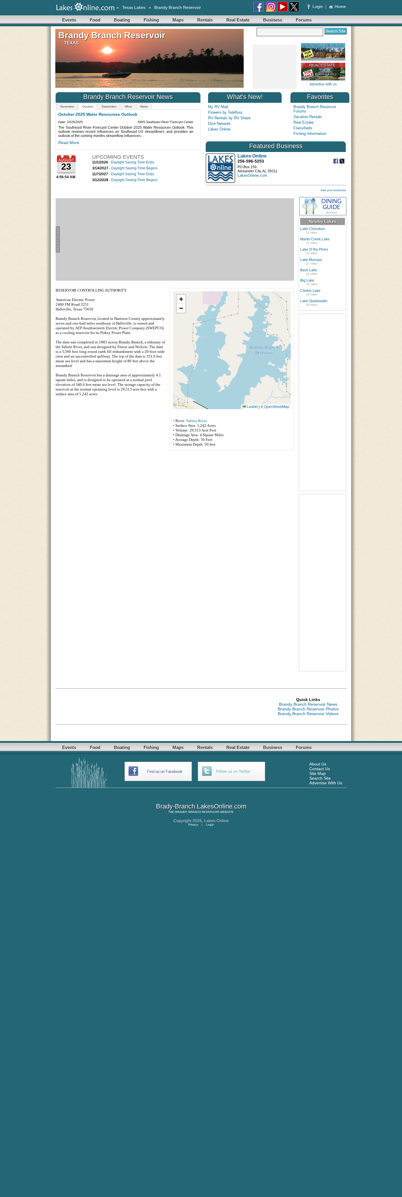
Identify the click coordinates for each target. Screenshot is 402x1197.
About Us (317, 764)
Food (95, 19)
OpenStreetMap (276, 406)
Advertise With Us (325, 783)
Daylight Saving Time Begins (134, 168)
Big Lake (307, 280)
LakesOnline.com (252, 175)
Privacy (193, 824)
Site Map (317, 773)
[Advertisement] (274, 67)
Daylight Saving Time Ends (132, 162)
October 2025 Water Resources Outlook (97, 114)
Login (317, 6)
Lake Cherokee (312, 229)
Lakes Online (219, 129)
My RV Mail (218, 107)
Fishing (151, 19)
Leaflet (252, 406)
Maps (178, 19)
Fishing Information (309, 133)
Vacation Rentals (307, 117)
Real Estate (238, 19)
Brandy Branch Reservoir (177, 7)
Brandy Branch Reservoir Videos (308, 713)
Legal (210, 824)
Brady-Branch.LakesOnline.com (201, 806)
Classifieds (302, 128)
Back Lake (308, 270)
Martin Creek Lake (315, 239)
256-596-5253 (250, 161)
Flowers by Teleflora (225, 112)
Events (69, 19)
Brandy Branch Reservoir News (308, 704)
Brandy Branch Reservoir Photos (308, 709)
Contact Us (319, 768)
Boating (122, 19)
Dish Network (219, 123)
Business (272, 19)
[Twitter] (343, 162)
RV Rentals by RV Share (229, 118)
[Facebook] (336, 162)
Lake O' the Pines (314, 249)
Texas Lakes (133, 7)
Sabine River (196, 421)
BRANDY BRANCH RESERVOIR (197, 812)
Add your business (333, 190)
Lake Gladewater (314, 301)
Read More (68, 142)
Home (340, 6)
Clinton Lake (310, 291)
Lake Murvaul (311, 260)
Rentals (205, 19)
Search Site (320, 778)
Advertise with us (323, 84)
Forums (304, 19)
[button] (181, 299)
